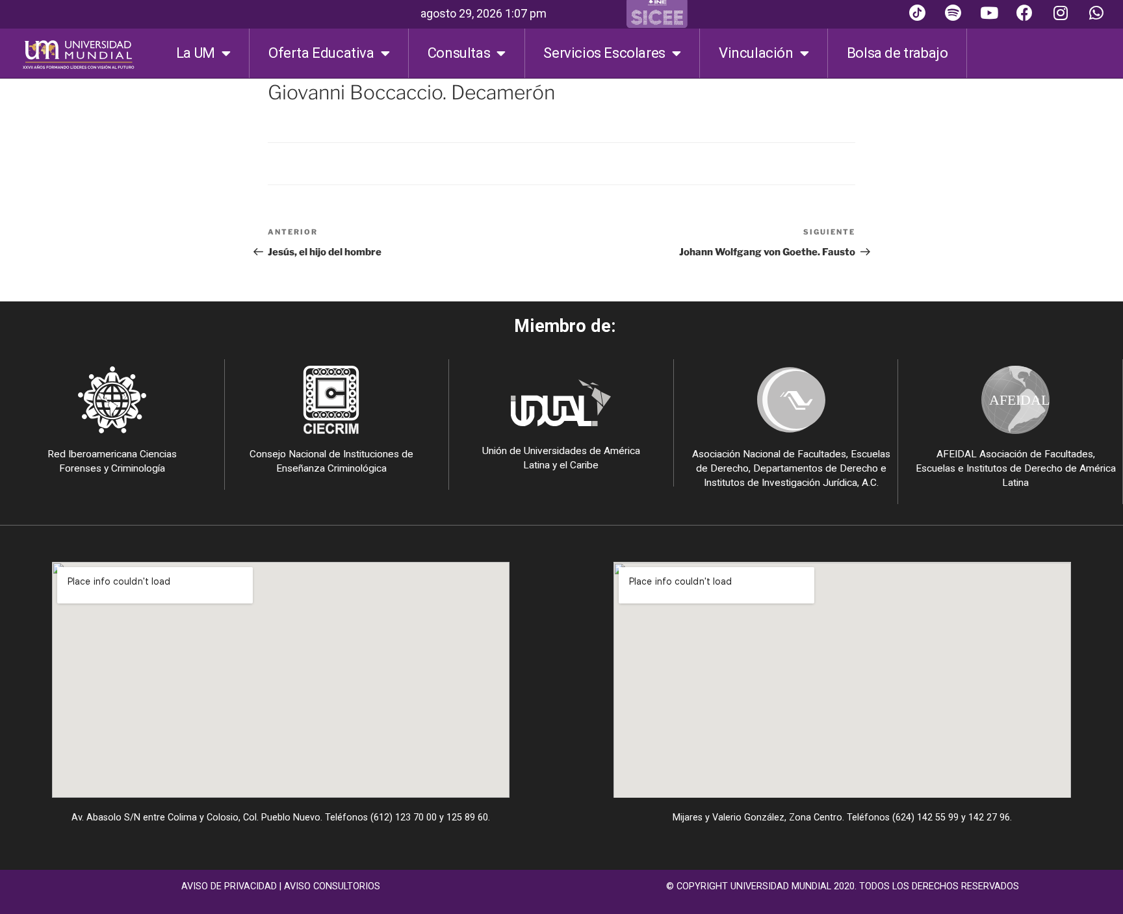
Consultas (459, 53)
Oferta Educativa (321, 53)
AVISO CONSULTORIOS (332, 886)
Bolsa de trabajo (897, 53)
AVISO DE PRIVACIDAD (229, 886)
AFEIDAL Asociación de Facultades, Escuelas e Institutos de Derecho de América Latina (1016, 468)
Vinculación (756, 53)
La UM (195, 53)
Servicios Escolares (604, 53)
